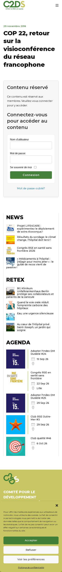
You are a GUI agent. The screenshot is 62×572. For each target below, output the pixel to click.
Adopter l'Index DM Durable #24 (43, 352)
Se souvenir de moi (21, 167)
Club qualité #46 (41, 438)
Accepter (31, 540)
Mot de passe (17, 153)
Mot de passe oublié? (31, 188)
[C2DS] (14, 5)
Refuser (31, 549)
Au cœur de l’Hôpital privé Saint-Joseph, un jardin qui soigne (33, 327)
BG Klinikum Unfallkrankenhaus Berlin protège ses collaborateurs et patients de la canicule (30, 293)
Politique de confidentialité (31, 567)
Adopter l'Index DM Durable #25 (43, 396)
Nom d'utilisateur (19, 139)
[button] (57, 505)
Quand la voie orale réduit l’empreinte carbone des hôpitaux (33, 305)
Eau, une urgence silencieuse (35, 313)
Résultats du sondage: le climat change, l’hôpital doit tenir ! (36, 238)
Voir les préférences (31, 559)
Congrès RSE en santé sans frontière (41, 375)
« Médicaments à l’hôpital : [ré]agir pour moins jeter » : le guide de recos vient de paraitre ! (30, 263)
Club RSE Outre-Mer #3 (41, 418)
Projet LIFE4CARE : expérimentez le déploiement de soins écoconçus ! (35, 228)
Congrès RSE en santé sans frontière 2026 (34, 249)
